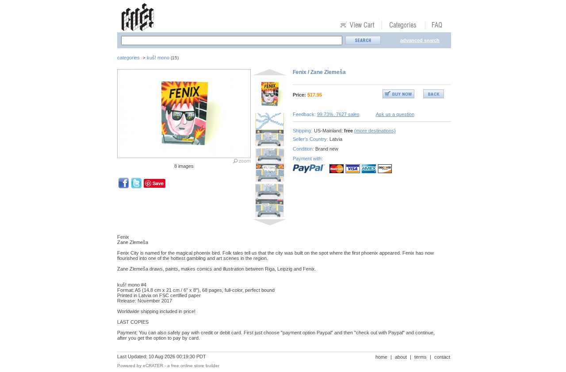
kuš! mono (158, 57)
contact (442, 357)
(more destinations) (375, 130)
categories (128, 57)
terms (420, 357)
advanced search (420, 40)
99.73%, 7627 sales (338, 114)
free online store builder (195, 365)
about (401, 357)
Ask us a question (395, 114)
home (381, 357)
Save (158, 183)
